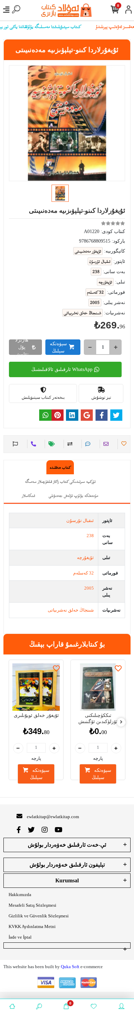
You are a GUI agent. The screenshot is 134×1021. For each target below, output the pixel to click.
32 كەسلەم (83, 573)
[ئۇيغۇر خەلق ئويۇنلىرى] (36, 687)
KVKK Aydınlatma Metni (32, 926)
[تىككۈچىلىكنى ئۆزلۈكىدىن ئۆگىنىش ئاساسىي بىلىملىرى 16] (98, 687)
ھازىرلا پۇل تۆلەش (22, 347)
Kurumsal (67, 880)
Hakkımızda (20, 894)
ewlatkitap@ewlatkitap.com (53, 816)
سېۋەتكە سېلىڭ (58, 347)
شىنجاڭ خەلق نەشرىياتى (71, 610)
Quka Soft (70, 966)
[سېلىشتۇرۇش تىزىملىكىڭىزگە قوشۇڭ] (69, 444)
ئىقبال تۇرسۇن (80, 520)
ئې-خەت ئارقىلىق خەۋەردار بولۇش (67, 845)
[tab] (60, 467)
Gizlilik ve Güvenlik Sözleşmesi (39, 915)
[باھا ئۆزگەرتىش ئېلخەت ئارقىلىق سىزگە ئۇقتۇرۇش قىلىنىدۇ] (51, 444)
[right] (121, 722)
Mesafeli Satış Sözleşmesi (32, 905)
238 (90, 535)
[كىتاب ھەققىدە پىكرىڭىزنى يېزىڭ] (86, 444)
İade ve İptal (20, 937)
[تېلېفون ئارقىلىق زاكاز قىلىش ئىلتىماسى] (32, 444)
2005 (89, 588)
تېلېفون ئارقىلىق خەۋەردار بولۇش (67, 865)
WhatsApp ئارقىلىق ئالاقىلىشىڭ (61, 369)
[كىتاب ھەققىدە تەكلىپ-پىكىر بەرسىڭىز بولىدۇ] (14, 444)
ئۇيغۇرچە (85, 557)
